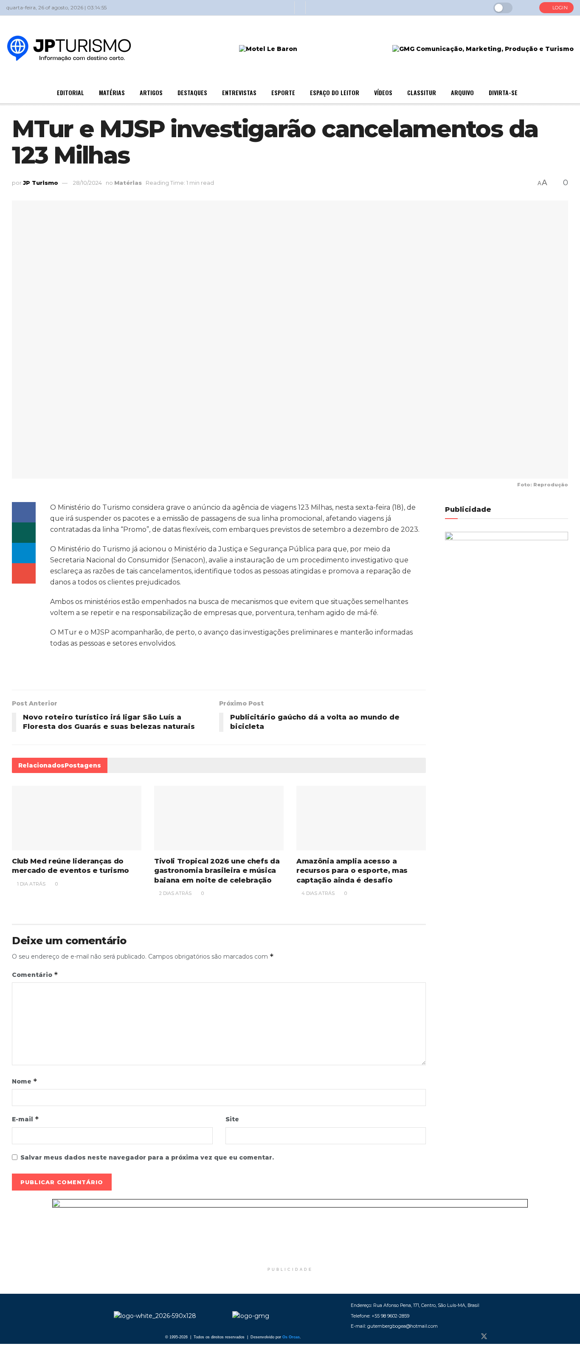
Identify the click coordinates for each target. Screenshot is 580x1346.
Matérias (112, 92)
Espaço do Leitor (334, 92)
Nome (24, 1081)
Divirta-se (503, 92)
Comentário (35, 975)
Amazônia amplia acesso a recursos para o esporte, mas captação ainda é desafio (352, 870)
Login (559, 8)
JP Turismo (40, 182)
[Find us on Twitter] (484, 1336)
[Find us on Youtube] (512, 1336)
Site (232, 1119)
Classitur (421, 92)
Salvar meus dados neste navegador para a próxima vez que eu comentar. (147, 1157)
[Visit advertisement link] (290, 1231)
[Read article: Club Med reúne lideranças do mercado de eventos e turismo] (76, 818)
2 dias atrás (174, 893)
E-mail (25, 1119)
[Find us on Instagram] (498, 1336)
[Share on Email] (24, 573)
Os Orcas (291, 1337)
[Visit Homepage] (69, 49)
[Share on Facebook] (24, 512)
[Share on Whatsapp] (24, 532)
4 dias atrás (317, 893)
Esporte (283, 92)
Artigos (151, 92)
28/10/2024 (87, 182)
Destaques (192, 92)
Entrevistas (239, 92)
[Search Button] (526, 7)
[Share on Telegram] (24, 553)
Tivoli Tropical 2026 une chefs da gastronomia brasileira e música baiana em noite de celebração (216, 870)
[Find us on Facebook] (469, 1336)
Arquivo (462, 92)
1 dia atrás (30, 884)
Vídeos (383, 92)
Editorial (70, 92)
